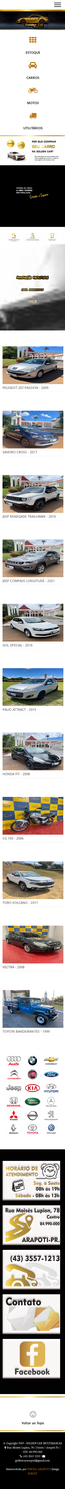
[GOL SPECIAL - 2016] (33, 623)
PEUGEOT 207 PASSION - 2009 (26, 388)
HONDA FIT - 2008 (16, 774)
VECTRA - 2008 (13, 967)
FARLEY (32, 1473)
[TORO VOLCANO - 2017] (33, 880)
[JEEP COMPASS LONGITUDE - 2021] (33, 558)
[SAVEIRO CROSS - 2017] (33, 429)
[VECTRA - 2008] (33, 944)
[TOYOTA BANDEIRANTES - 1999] (33, 1009)
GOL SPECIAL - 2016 (17, 645)
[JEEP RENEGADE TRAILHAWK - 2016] (33, 494)
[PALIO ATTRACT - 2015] (33, 687)
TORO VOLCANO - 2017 (20, 902)
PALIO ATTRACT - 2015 (19, 709)
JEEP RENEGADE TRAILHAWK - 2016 (29, 516)
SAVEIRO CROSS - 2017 (20, 452)
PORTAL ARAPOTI (38, 1469)
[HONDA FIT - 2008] (33, 751)
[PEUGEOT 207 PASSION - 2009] (33, 365)
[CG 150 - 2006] (33, 816)
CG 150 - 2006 (13, 838)
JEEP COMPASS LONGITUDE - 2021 (29, 581)
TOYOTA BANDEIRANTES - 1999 (26, 1031)
